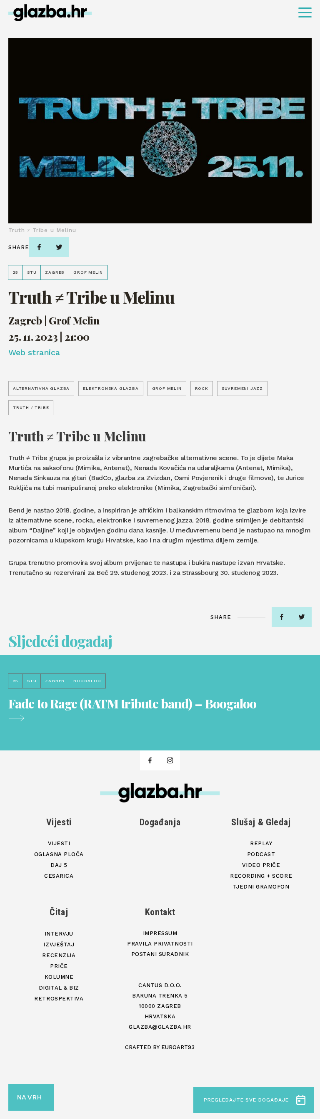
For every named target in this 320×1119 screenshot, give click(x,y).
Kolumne (59, 977)
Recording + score (261, 876)
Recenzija (58, 955)
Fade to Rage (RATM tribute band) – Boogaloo (132, 704)
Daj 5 (59, 865)
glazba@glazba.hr (160, 1027)
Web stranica (34, 352)
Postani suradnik (160, 954)
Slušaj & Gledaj (261, 822)
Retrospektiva (58, 998)
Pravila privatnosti (160, 944)
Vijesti (59, 822)
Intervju (59, 934)
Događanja (160, 822)
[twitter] (59, 247)
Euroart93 (178, 1047)
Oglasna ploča (59, 854)
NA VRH (29, 1097)
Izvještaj (58, 944)
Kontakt (160, 912)
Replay (261, 843)
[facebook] (39, 247)
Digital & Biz (59, 988)
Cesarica (58, 876)
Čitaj (59, 912)
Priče (59, 966)
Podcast (261, 854)
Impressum (160, 933)
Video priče (261, 865)
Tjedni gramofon (261, 887)
